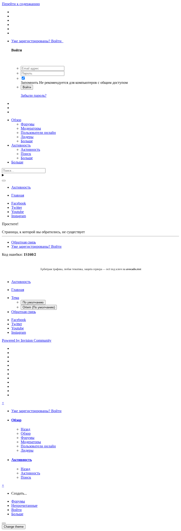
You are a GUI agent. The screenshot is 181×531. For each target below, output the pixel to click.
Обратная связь (23, 242)
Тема (15, 298)
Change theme (14, 526)
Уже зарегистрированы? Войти (37, 41)
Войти (27, 87)
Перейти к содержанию (21, 4)
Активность (21, 145)
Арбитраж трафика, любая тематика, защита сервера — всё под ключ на (90, 269)
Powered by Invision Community (26, 340)
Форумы (27, 124)
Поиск (26, 154)
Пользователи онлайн (38, 133)
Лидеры (27, 137)
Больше (27, 141)
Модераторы (31, 128)
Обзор (16, 120)
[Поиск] (4, 180)
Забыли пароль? (33, 95)
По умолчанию (33, 302)
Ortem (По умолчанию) (39, 307)
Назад (25, 429)
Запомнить (29, 83)
